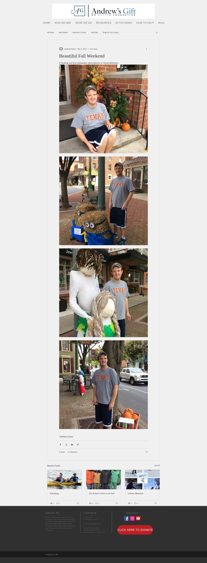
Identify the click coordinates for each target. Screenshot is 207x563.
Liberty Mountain (135, 493)
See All (157, 465)
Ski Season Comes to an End (101, 493)
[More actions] (146, 48)
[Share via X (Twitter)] (66, 444)
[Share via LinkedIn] (72, 444)
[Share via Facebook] (60, 444)
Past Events (63, 32)
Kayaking (54, 493)
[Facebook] (126, 518)
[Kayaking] (64, 479)
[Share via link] (78, 444)
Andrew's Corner (79, 32)
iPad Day (94, 32)
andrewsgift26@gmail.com (92, 524)
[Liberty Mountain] (142, 479)
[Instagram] (132, 518)
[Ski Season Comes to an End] (103, 479)
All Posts (50, 32)
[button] (62, 23)
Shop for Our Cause (110, 32)
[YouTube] (138, 518)
